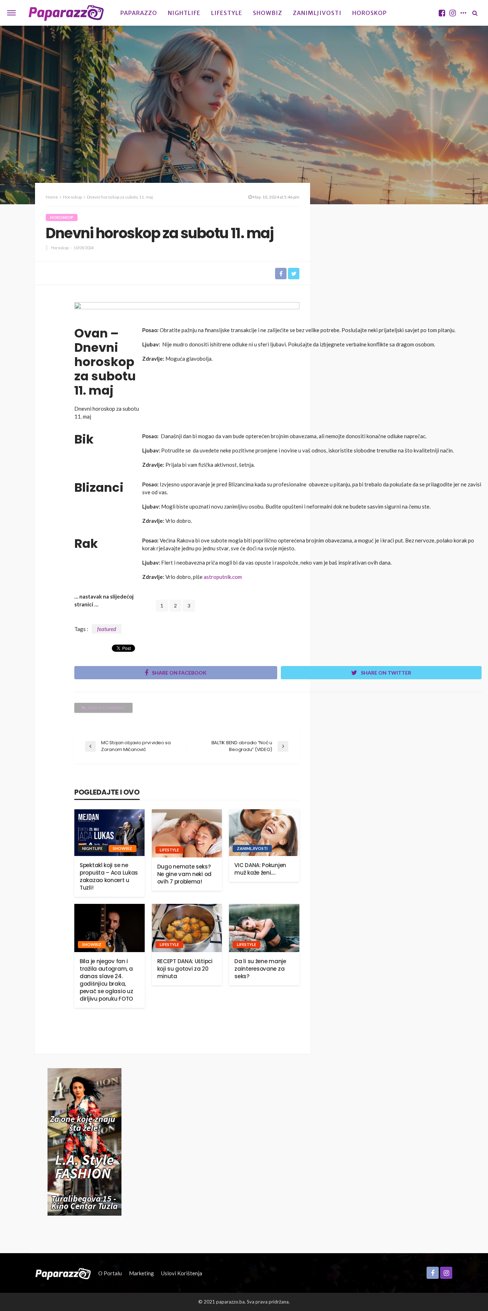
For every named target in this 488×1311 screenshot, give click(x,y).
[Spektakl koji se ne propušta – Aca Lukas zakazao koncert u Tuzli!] (109, 832)
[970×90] (186, 312)
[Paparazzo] (63, 1273)
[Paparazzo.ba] (66, 12)
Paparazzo (138, 12)
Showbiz (267, 12)
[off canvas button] (11, 13)
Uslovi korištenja (181, 1273)
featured (106, 629)
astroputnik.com (223, 577)
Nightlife (184, 12)
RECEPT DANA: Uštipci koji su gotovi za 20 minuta (185, 968)
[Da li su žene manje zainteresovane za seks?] (264, 928)
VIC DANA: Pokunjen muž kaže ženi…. (260, 868)
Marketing (141, 1273)
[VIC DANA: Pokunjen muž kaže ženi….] (264, 832)
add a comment (106, 707)
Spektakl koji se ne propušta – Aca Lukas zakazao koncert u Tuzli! (109, 876)
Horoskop (369, 12)
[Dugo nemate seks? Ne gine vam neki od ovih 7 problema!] (187, 833)
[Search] (475, 13)
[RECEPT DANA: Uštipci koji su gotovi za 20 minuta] (187, 928)
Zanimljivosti (317, 12)
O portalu (110, 1273)
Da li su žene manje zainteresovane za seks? (260, 968)
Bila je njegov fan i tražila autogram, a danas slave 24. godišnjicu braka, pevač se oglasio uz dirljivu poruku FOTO (106, 979)
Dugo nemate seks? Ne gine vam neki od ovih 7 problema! (184, 874)
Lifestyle (226, 12)
